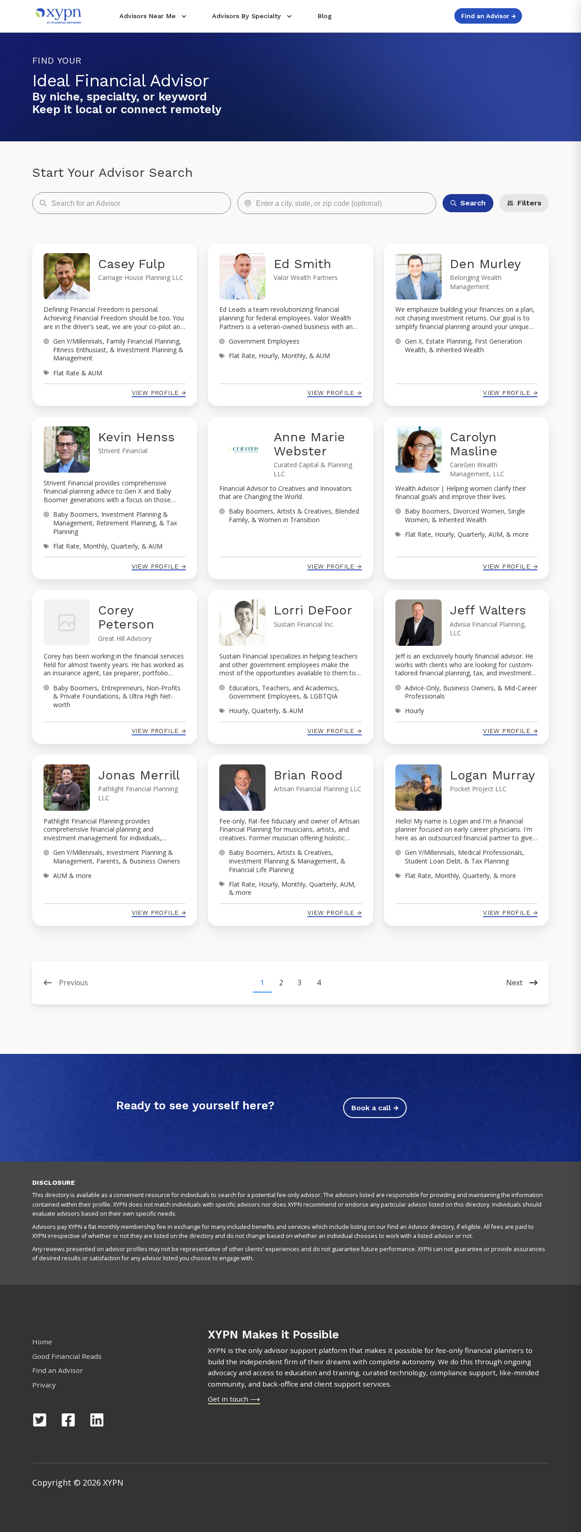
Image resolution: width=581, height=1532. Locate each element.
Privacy (44, 1384)
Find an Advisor (57, 1370)
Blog (325, 16)
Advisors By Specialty (246, 16)
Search (473, 203)
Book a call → (375, 1107)
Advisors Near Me (147, 16)
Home (42, 1341)
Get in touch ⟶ (234, 1398)
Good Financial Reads (67, 1356)
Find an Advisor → (488, 16)
